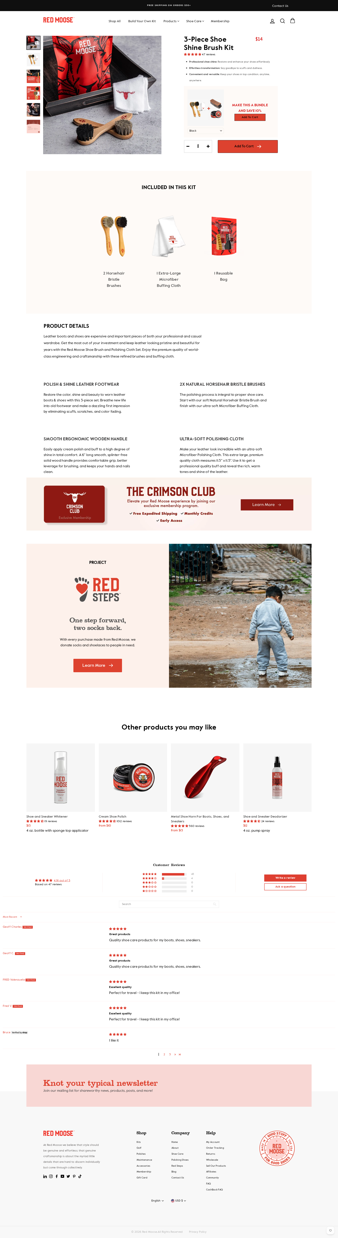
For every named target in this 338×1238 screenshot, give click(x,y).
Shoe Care (194, 21)
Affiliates (211, 1172)
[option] (169, 5)
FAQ (208, 1183)
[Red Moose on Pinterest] (74, 1176)
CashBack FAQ (214, 1189)
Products (170, 21)
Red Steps (177, 1166)
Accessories (143, 1166)
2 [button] (164, 1054)
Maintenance (144, 1160)
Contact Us (280, 6)
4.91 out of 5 (62, 880)
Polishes (141, 1154)
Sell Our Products (216, 1166)
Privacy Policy (198, 1232)
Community (212, 1178)
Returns (210, 1154)
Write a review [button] (285, 878)
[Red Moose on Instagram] (51, 1176)
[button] (193, 54)
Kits (139, 1142)
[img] (117, 929)
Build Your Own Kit (142, 21)
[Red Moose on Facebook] (56, 1176)
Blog (173, 1172)
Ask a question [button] (285, 886)
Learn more (93, 665)
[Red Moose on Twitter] (68, 1176)
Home (174, 1142)
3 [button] (170, 1054)
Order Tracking (215, 1148)
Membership (220, 21)
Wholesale (212, 1160)
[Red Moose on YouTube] (62, 1176)
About (175, 1148)
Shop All (115, 21)
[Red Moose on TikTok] (80, 1176)
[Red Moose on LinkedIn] (45, 1176)
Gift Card (142, 1178)
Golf (139, 1148)
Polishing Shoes (180, 1160)
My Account (213, 1142)
